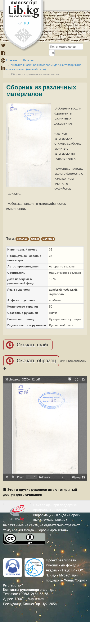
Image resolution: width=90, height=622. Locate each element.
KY (20, 23)
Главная (12, 60)
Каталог (28, 60)
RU (26, 23)
